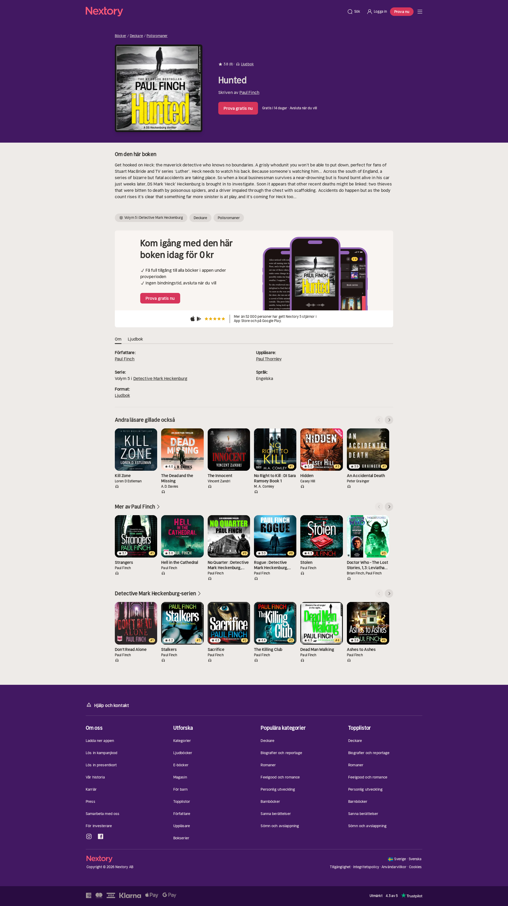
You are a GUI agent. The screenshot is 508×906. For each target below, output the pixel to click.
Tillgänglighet (340, 867)
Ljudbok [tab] (135, 339)
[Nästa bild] (389, 420)
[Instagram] (89, 836)
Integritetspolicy (366, 867)
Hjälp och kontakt (111, 705)
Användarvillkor (394, 867)
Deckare (136, 36)
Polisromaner (157, 36)
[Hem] (215, 11)
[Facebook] (100, 836)
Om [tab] (118, 339)
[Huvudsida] (420, 11)
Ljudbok (122, 395)
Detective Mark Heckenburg (160, 378)
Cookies (415, 867)
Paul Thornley (269, 358)
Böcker (120, 36)
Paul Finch (249, 92)
